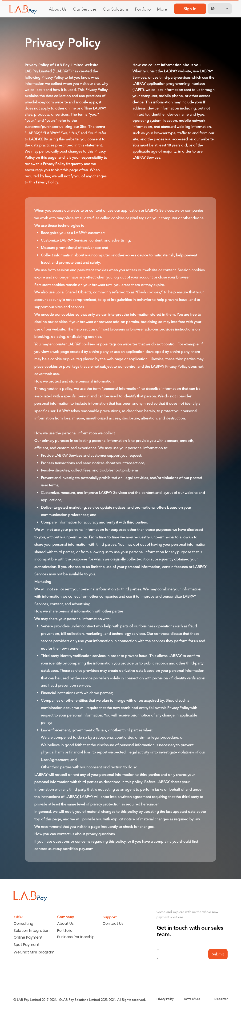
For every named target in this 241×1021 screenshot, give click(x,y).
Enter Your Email (172, 943)
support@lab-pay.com (74, 848)
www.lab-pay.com (39, 102)
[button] (85, 7)
